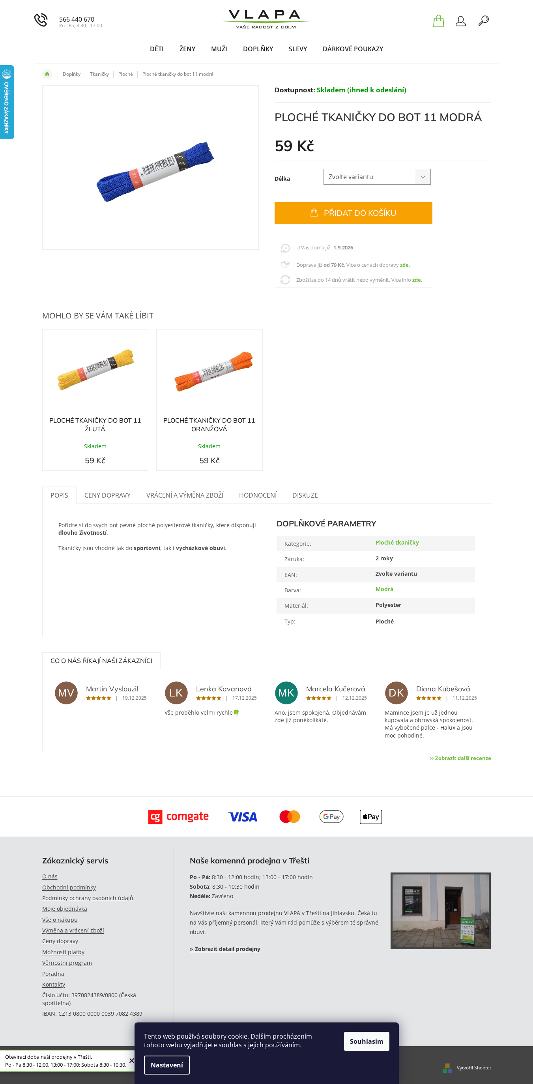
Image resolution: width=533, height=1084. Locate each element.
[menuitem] (157, 49)
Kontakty (53, 984)
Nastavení (167, 1065)
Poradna (53, 973)
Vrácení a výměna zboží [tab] (184, 495)
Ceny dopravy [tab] (107, 495)
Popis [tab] (59, 495)
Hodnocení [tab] (258, 495)
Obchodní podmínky (69, 887)
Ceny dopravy (60, 941)
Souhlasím (366, 1041)
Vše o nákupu (60, 919)
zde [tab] (404, 264)
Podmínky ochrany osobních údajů (87, 898)
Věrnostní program (67, 962)
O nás (50, 876)
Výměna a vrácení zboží (73, 930)
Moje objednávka (64, 908)
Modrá (384, 589)
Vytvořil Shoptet (474, 1067)
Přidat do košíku (360, 213)
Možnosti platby (63, 952)
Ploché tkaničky (397, 542)
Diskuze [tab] (305, 495)
